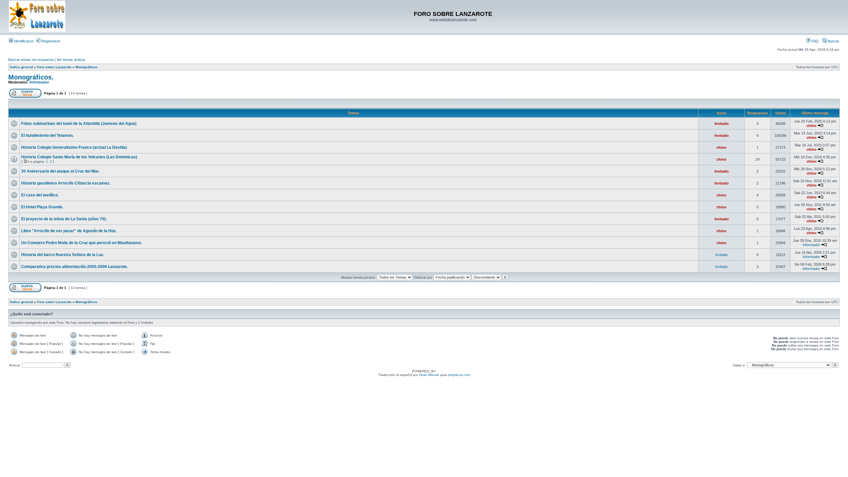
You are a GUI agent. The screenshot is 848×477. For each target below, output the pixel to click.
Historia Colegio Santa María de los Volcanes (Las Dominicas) (79, 157)
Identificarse (23, 41)
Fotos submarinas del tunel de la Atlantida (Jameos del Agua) (78, 123)
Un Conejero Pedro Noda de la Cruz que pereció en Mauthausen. (81, 242)
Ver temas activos (71, 60)
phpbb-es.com (459, 375)
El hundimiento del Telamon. (47, 135)
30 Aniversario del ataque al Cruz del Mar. (60, 171)
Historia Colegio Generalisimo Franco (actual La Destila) (74, 147)
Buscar (832, 41)
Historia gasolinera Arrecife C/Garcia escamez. (65, 183)
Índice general (21, 67)
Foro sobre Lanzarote (54, 67)
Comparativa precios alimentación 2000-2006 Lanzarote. (74, 266)
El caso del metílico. (40, 195)
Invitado (722, 124)
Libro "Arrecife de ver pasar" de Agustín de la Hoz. (69, 231)
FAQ (814, 41)
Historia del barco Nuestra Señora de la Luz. (62, 254)
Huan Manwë (429, 375)
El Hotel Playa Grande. (42, 207)
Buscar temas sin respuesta (31, 60)
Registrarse (50, 41)
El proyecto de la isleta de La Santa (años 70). (64, 219)
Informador (39, 82)
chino (812, 126)
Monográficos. (87, 67)
